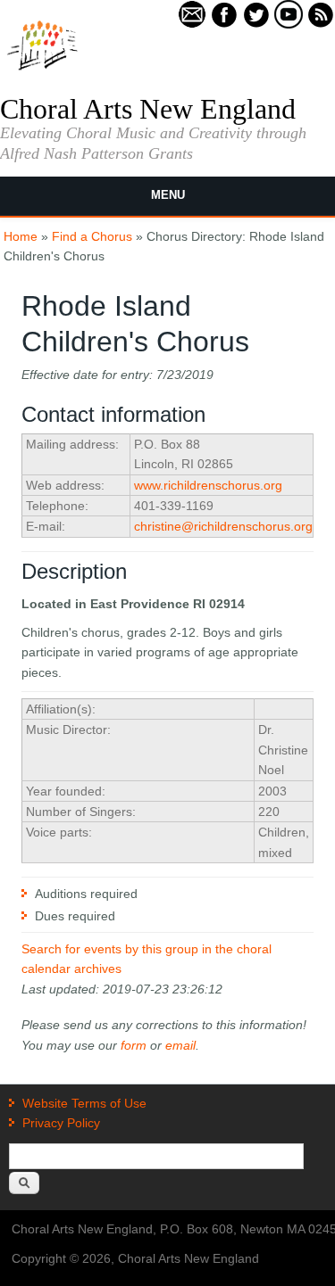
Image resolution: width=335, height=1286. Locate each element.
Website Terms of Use (84, 1103)
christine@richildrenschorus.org (223, 526)
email (180, 1045)
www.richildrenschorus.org (208, 485)
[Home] (42, 69)
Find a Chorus (92, 236)
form (134, 1045)
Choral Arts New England (148, 109)
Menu (168, 195)
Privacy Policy (61, 1123)
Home (21, 236)
